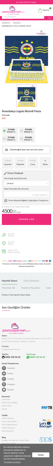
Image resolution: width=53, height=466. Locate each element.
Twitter (10, 374)
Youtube (10, 390)
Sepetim (45, 9)
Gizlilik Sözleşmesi (8, 428)
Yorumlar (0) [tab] (8, 288)
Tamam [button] (41, 455)
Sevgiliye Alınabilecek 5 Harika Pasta (15, 440)
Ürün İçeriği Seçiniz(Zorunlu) (15, 178)
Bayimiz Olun (7, 406)
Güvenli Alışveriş (8, 418)
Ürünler (16, 23)
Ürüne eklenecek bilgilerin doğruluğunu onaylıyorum (28, 200)
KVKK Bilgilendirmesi (9, 425)
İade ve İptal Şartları (9, 421)
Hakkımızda (6, 399)
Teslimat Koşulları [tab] (30, 288)
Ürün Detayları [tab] (31, 281)
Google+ (10, 379)
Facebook (11, 368)
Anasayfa (6, 23)
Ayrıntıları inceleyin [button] (12, 462)
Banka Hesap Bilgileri (10, 403)
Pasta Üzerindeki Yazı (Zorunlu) (16, 189)
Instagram (11, 384)
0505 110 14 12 (12, 357)
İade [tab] (48, 288)
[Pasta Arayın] (49, 18)
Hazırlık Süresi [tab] (9, 281)
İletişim (4, 409)
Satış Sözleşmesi (8, 431)
